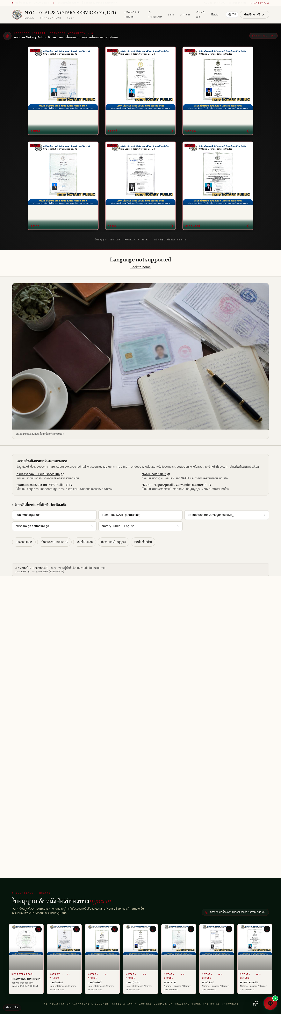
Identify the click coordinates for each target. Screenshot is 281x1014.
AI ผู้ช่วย (12, 1007)
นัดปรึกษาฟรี (252, 14)
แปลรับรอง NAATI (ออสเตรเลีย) (121, 515)
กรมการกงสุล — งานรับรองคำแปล (38, 474)
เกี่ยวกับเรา (200, 14)
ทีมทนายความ (155, 14)
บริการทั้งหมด (24, 542)
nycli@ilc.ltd (239, 3)
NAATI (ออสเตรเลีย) (154, 474)
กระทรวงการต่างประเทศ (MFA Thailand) (42, 485)
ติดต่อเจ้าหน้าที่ (143, 542)
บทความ (185, 14)
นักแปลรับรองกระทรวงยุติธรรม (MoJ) (211, 515)
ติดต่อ (214, 14)
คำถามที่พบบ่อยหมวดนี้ (54, 542)
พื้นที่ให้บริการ (85, 542)
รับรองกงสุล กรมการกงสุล (32, 526)
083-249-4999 (216, 3)
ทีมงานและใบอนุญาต (113, 542)
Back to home (140, 267)
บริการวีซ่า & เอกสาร (132, 14)
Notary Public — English (118, 526)
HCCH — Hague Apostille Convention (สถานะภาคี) (174, 485)
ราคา (171, 14)
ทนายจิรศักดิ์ (40, 568)
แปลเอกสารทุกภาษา (28, 515)
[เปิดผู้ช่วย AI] (255, 1003)
